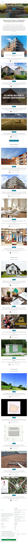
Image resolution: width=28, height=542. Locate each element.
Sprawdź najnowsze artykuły (14, 140)
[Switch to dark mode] (24, 1)
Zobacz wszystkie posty (14, 146)
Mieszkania (14, 166)
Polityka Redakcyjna (24, 534)
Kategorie (15, 523)
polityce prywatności (11, 536)
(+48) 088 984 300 (4, 519)
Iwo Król (2, 525)
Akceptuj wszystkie (8, 539)
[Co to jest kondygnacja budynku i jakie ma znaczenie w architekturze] (14, 46)
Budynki (14, 53)
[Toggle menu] (26, 1)
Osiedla (15, 529)
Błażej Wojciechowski (3, 526)
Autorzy (2, 523)
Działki (14, 391)
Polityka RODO (19, 534)
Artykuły (15, 508)
